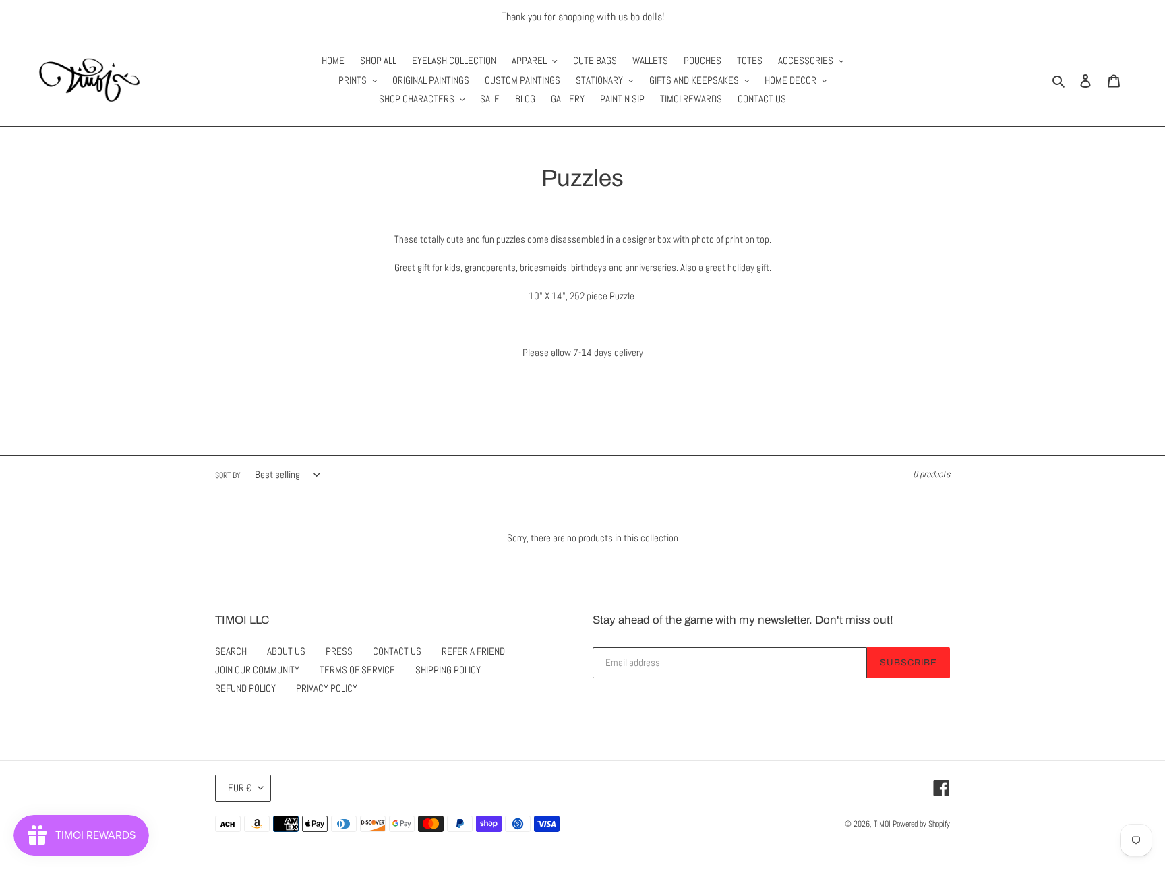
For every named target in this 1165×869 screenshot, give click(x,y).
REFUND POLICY (245, 688)
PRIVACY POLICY (326, 688)
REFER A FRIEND (473, 651)
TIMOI (882, 823)
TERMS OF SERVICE (357, 669)
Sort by (228, 475)
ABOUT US (286, 651)
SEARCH (231, 651)
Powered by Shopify (921, 823)
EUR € (239, 787)
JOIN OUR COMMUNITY (257, 669)
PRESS (339, 651)
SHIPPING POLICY (448, 669)
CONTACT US (397, 651)
